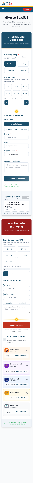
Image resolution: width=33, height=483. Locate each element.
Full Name (7, 285)
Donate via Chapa (16, 325)
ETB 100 (9, 249)
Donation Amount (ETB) (14, 240)
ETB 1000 (9, 255)
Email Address (9, 294)
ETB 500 (23, 249)
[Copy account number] (27, 350)
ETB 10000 (9, 262)
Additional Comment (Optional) (14, 303)
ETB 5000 (24, 255)
